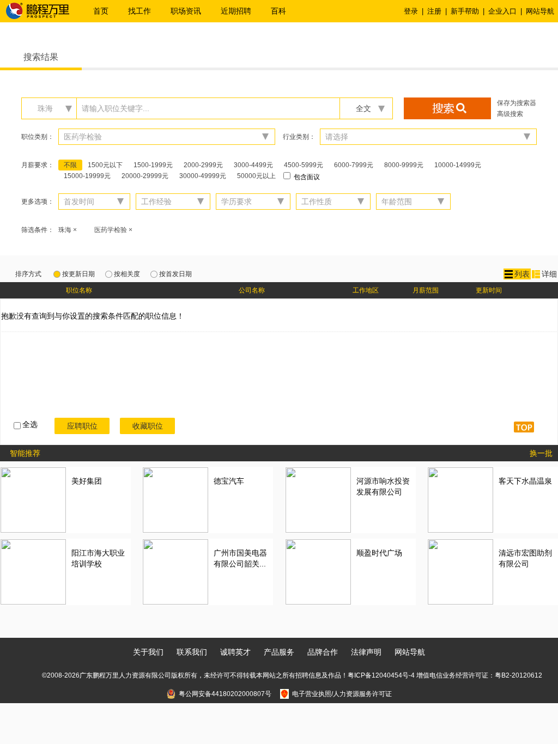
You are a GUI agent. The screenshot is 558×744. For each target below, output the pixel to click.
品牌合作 (322, 652)
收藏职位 (147, 426)
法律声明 (366, 652)
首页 (100, 11)
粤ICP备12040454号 (378, 675)
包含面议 (306, 177)
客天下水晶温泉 (525, 481)
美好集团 (86, 481)
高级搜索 (510, 114)
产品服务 (279, 652)
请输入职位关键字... (115, 108)
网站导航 (540, 11)
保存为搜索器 (516, 103)
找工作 (139, 11)
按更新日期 (78, 274)
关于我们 (148, 652)
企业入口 (502, 11)
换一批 (541, 453)
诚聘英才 (235, 652)
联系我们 (192, 652)
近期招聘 (236, 11)
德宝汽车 (229, 481)
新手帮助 (465, 11)
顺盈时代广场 (379, 552)
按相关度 (127, 274)
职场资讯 (186, 11)
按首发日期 (175, 274)
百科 (278, 11)
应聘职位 (82, 426)
